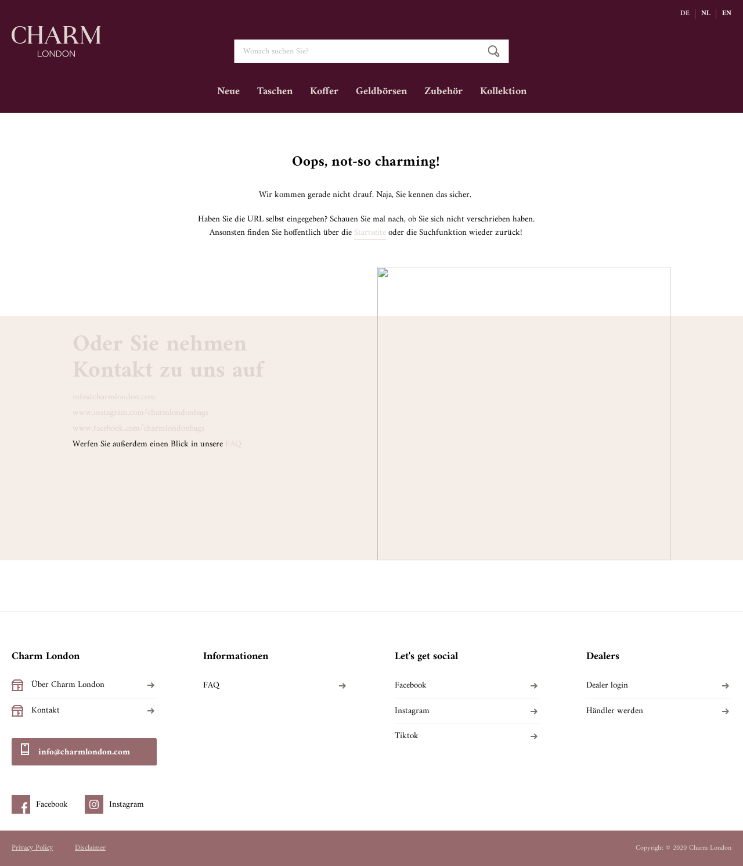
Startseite (370, 233)
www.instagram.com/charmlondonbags (140, 413)
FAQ (233, 444)
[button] (687, 14)
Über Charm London (67, 685)
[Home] (56, 51)
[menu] (371, 96)
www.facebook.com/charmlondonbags (138, 428)
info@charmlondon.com (114, 397)
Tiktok (407, 736)
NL (705, 14)
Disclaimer (90, 848)
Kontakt (45, 711)
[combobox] (372, 51)
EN (726, 14)
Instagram (412, 711)
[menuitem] (228, 96)
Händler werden (614, 711)
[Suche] (493, 51)
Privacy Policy (32, 848)
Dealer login (607, 686)
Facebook (411, 686)
